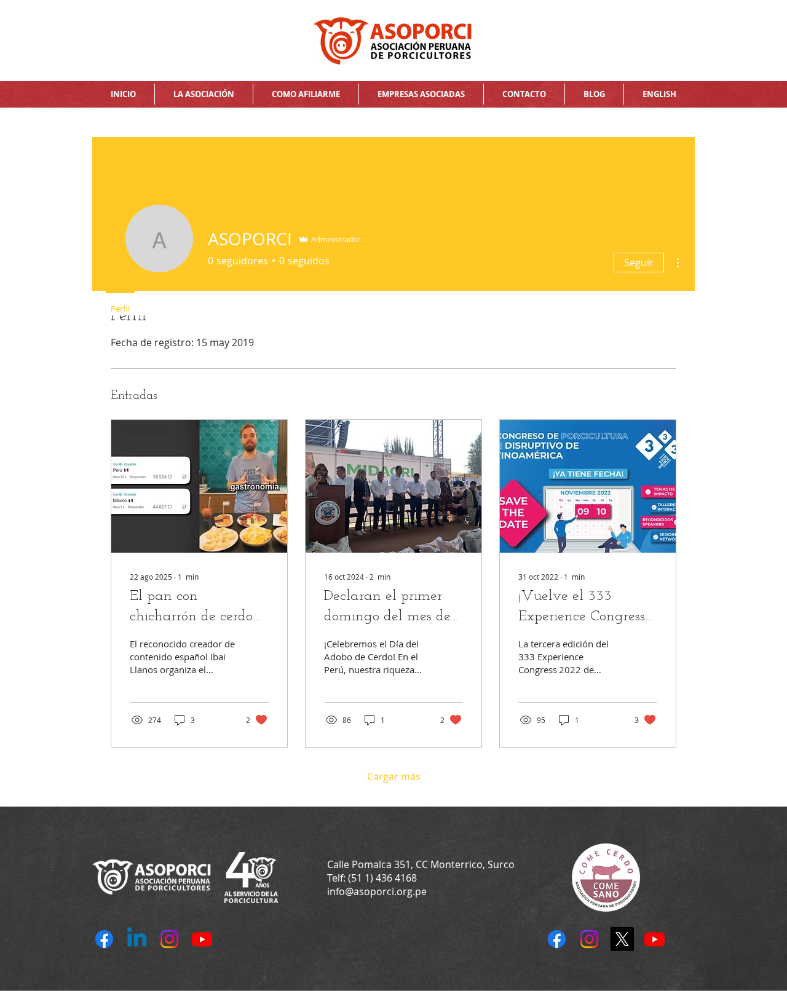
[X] (622, 939)
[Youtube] (654, 939)
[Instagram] (589, 939)
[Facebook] (557, 939)
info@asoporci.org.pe (377, 891)
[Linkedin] (137, 939)
